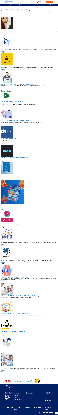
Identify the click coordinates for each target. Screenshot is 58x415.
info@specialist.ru (37, 407)
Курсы (7, 4)
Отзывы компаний (37, 395)
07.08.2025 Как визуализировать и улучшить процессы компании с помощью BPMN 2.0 (18, 348)
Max (50, 400)
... (5, 373)
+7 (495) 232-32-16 (25, 2)
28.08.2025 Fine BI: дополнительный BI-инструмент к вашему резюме (14, 204)
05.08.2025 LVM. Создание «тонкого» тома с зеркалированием (13, 331)
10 (3, 373)
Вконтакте (45, 400)
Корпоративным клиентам (38, 391)
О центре (35, 4)
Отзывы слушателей (48, 393)
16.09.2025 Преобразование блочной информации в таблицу (13, 101)
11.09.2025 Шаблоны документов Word (8, 138)
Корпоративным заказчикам (37, 393)
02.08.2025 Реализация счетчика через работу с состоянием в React (14, 157)
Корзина (52, 4)
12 (4, 373)
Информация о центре (48, 392)
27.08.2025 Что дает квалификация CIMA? (9, 222)
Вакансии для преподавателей (47, 405)
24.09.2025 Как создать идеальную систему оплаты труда (12, 29)
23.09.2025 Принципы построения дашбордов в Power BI (12, 66)
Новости (2, 9)
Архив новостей (25, 9)
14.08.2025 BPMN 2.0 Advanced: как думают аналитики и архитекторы (14, 313)
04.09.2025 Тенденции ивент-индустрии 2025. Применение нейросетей (15, 120)
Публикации (10, 9)
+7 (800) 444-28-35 (39, 2)
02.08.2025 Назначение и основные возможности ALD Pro (12, 174)
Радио (6, 394)
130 (6, 373)
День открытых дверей (20, 9)
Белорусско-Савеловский (9, 392)
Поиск (50, 4)
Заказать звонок (49, 1)
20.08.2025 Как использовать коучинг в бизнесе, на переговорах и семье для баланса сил (19, 295)
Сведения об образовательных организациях (47, 403)
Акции (31, 4)
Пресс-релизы (14, 9)
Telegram (48, 400)
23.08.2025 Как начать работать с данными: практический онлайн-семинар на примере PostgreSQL (20, 259)
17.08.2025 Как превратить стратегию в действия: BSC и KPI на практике (15, 277)
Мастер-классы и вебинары (29, 393)
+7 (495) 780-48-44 (32, 2)
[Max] (45, 2)
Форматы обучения (14, 4)
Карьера (20, 4)
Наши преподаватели (48, 394)
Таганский (7, 396)
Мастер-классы (6, 9)
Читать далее (3, 33)
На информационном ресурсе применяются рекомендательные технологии (48, 408)
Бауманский (7, 398)
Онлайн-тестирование (29, 394)
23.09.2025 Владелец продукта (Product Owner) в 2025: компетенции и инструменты (17, 84)
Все (7, 373)
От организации (31, 1)
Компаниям (26, 4)
